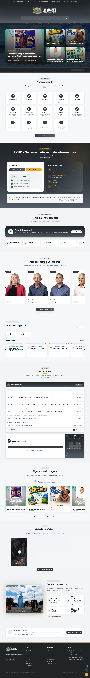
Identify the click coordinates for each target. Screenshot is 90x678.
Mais (61, 18)
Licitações (46, 18)
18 (72, 448)
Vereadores (28, 659)
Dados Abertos (29, 665)
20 (77, 448)
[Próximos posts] (83, 499)
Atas (27, 661)
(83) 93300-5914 (73, 654)
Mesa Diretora (50, 654)
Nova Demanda (17, 169)
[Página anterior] (71, 430)
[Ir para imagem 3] (25, 611)
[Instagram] (10, 659)
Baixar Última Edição (36, 447)
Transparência (54, 18)
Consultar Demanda (35, 169)
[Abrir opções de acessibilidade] (86, 670)
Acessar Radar (75, 231)
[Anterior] (5, 243)
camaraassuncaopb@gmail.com (76, 657)
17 (69, 448)
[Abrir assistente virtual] (86, 674)
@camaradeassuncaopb (45, 481)
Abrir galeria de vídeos (45, 569)
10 (69, 445)
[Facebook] (6, 659)
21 (79, 448)
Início (24, 18)
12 (74, 445)
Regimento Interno (50, 652)
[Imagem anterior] (7, 599)
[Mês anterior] (67, 436)
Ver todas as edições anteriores (36, 450)
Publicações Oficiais (51, 659)
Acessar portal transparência (44, 135)
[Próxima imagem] (41, 599)
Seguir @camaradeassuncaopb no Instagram (44, 516)
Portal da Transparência (31, 650)
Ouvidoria (28, 654)
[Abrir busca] (66, 18)
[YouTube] (13, 659)
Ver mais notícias (76, 70)
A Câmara (30, 18)
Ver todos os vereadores (44, 309)
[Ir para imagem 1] (22, 611)
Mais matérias (80, 327)
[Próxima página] (82, 430)
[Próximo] (84, 243)
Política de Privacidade (51, 663)
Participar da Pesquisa (73, 632)
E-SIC (27, 652)
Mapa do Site (29, 663)
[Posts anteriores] (6, 499)
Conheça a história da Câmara (53, 616)
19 (74, 448)
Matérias (38, 18)
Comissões (49, 657)
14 (79, 445)
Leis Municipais (50, 661)
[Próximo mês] (82, 436)
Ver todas (82, 340)
